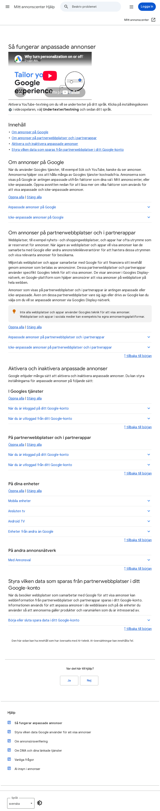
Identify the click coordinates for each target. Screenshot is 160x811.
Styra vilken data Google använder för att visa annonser (53, 732)
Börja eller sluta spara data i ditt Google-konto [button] (43, 620)
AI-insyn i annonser (27, 769)
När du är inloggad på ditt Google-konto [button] (38, 408)
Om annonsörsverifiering (31, 741)
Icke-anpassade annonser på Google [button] (36, 217)
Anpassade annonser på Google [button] (32, 207)
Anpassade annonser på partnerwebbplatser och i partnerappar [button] (56, 337)
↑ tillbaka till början (138, 356)
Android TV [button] (16, 521)
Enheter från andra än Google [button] (30, 532)
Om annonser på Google (30, 132)
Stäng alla (34, 197)
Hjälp (11, 713)
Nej (89, 680)
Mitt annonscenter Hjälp (34, 7)
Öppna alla (16, 197)
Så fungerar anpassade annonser (38, 723)
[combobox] (96, 6)
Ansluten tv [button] (16, 511)
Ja (69, 680)
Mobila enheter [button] (19, 501)
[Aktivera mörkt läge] (40, 803)
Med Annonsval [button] (19, 560)
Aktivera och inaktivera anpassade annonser (45, 144)
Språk (14, 797)
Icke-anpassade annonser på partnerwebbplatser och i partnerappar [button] (60, 347)
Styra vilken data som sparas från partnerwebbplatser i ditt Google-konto (68, 150)
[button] (7, 7)
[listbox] (21, 803)
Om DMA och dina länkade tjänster (38, 750)
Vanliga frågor (24, 760)
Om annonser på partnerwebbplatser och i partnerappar (54, 138)
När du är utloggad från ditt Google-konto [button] (40, 419)
